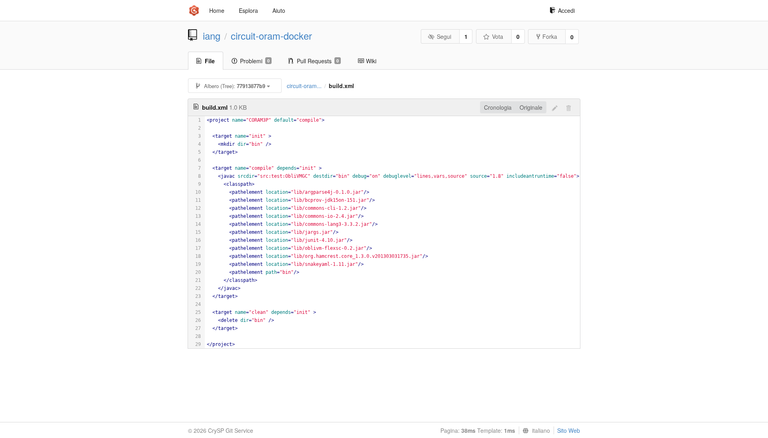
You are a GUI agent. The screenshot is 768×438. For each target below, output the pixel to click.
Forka (549, 36)
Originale (531, 107)
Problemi (255, 61)
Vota (497, 36)
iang (211, 35)
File (210, 61)
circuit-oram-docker (271, 35)
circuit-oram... (304, 85)
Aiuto (278, 10)
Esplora (248, 10)
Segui (444, 36)
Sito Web (568, 430)
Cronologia (498, 107)
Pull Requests (318, 61)
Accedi (566, 10)
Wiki (371, 61)
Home (216, 10)
